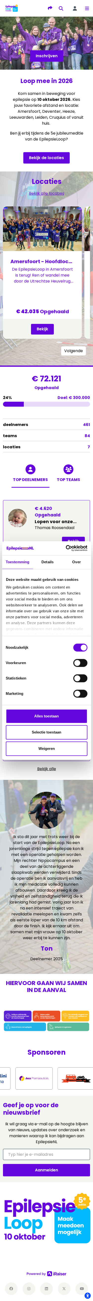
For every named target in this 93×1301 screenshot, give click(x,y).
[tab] (30, 478)
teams (46, 436)
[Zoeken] (61, 8)
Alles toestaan (46, 716)
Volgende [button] (73, 351)
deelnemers (46, 424)
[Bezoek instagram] (29, 1288)
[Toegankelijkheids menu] (88, 1296)
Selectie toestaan (46, 732)
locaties (46, 447)
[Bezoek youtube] (81, 1288)
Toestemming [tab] (17, 562)
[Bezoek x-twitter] (64, 1288)
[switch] (80, 663)
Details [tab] (47, 562)
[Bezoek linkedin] (46, 1288)
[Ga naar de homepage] (11, 8)
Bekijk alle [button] (46, 769)
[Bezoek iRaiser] (46, 1273)
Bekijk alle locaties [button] (46, 193)
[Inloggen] (75, 8)
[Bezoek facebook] (11, 1288)
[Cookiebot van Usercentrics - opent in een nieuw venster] (66, 548)
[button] (87, 8)
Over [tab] (76, 562)
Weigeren (46, 748)
